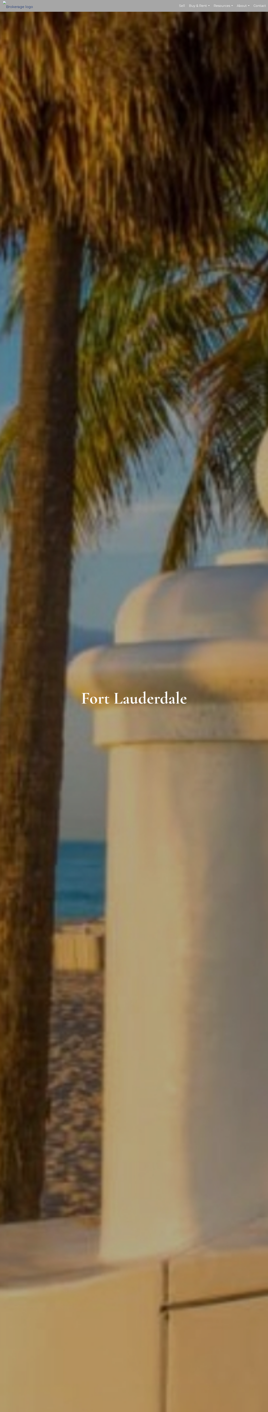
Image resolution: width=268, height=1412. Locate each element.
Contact (259, 6)
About (244, 8)
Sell (182, 6)
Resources (224, 8)
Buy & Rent (200, 8)
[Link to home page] (20, 6)
